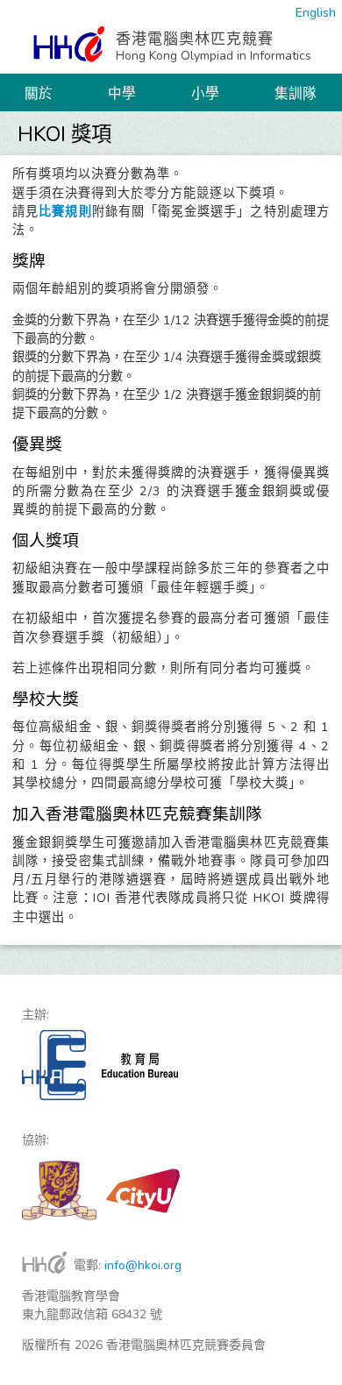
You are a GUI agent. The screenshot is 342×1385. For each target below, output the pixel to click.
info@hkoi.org (143, 1265)
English (316, 12)
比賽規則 (65, 211)
